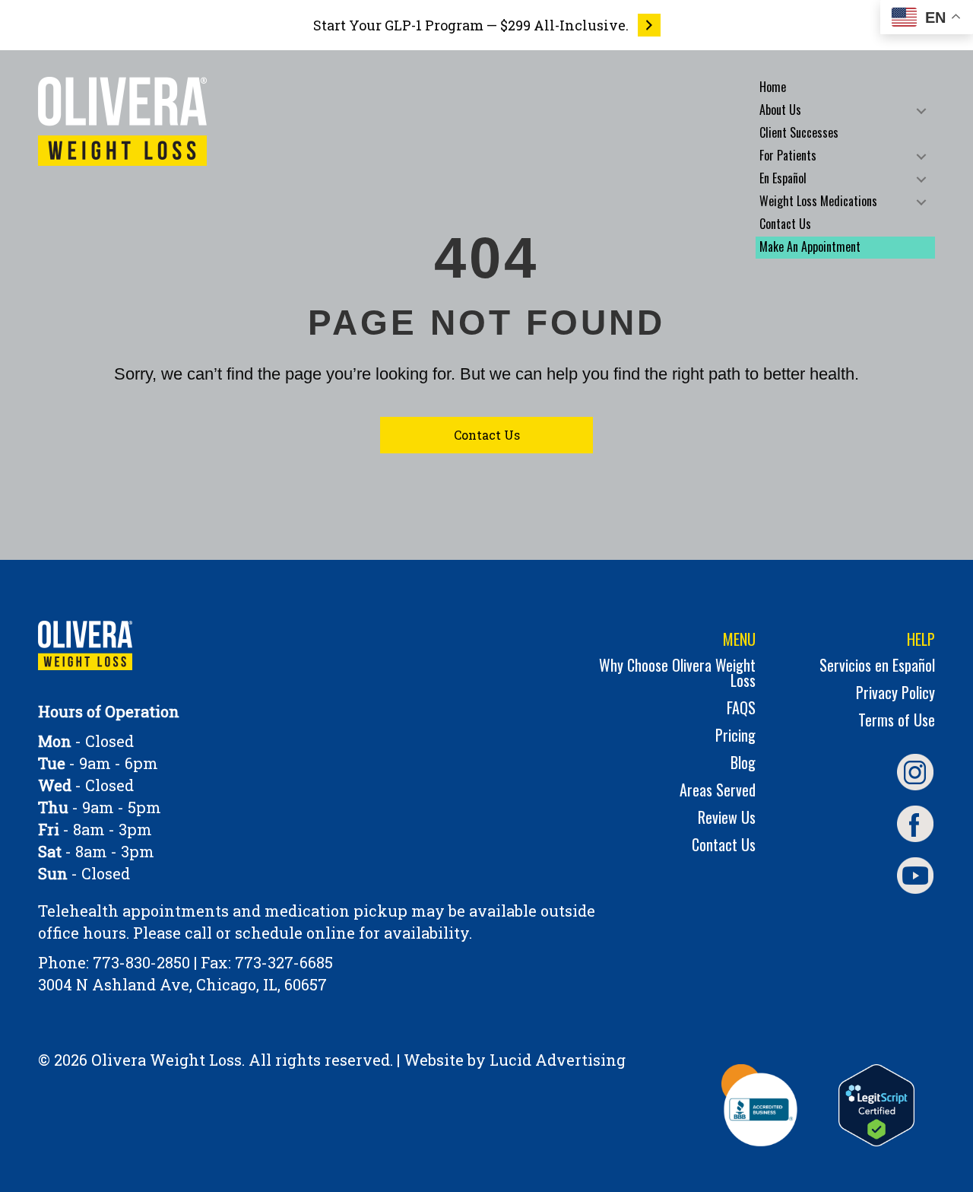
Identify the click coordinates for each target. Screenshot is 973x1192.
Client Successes (798, 132)
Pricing (735, 736)
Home (772, 87)
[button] (921, 111)
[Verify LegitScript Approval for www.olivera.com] (876, 1105)
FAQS (741, 709)
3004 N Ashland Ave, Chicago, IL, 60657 (182, 984)
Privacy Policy (895, 694)
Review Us (727, 818)
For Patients (787, 155)
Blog (743, 764)
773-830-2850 (141, 962)
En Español (783, 178)
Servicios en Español (877, 666)
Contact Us (785, 224)
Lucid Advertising (558, 1060)
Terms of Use (896, 721)
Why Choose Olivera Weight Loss (677, 674)
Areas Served (718, 791)
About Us (780, 109)
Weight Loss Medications (818, 201)
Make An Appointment (809, 246)
